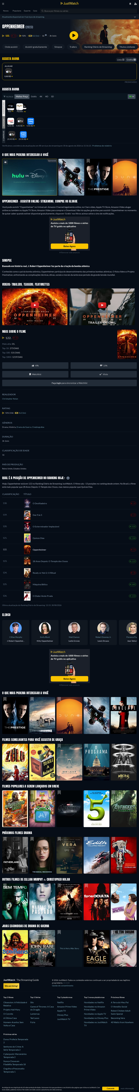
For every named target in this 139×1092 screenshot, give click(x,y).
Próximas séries (10, 1034)
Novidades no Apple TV (95, 1013)
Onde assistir (11, 46)
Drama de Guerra (24, 427)
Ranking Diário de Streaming (98, 46)
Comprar (3, 136)
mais (31, 190)
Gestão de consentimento (62, 985)
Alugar (8, 66)
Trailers (73, 46)
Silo (32, 1002)
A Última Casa (10, 1018)
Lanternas (35, 1013)
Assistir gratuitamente (36, 46)
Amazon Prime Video (67, 1006)
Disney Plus (62, 1015)
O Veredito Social (119, 1006)
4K (41, 96)
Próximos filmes (118, 997)
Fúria (32, 1022)
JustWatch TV (63, 1019)
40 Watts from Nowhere (122, 1022)
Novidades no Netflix (94, 1002)
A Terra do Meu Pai (120, 1002)
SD (52, 96)
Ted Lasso (34, 1018)
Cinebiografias (38, 427)
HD (46, 96)
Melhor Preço (22, 96)
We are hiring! (11, 986)
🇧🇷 (130, 96)
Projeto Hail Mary (11, 1009)
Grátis (34, 96)
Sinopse (58, 46)
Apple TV (61, 1010)
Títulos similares (127, 46)
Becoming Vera (118, 1018)
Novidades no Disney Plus (96, 1018)
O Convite (8, 1013)
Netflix (60, 1002)
